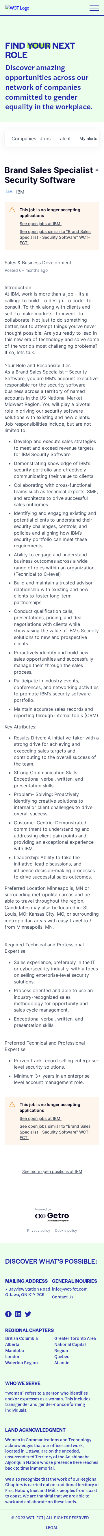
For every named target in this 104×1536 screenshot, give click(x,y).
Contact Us (62, 1297)
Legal (52, 1527)
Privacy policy (38, 1230)
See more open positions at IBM (52, 1171)
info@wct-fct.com (70, 1289)
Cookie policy (66, 1230)
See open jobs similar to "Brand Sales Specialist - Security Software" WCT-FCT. (55, 237)
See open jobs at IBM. (41, 223)
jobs (45, 138)
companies (23, 138)
